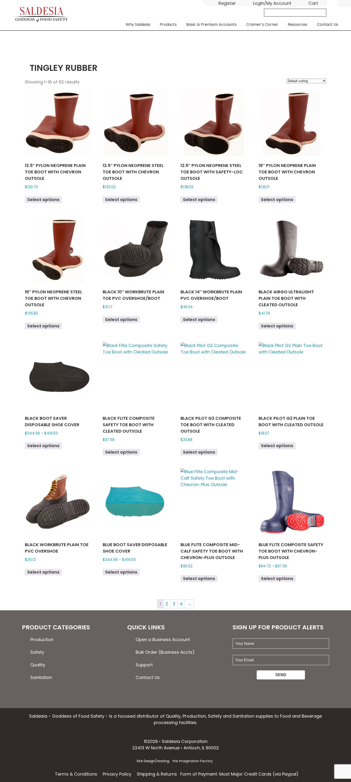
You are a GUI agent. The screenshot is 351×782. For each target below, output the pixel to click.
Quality (37, 665)
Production (41, 639)
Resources (297, 24)
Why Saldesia (138, 24)
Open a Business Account (163, 639)
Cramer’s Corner (262, 24)
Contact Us (327, 24)
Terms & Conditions (76, 774)
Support (144, 665)
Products (168, 24)
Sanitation (41, 677)
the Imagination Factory (192, 761)
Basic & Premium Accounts (211, 24)
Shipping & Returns (157, 774)
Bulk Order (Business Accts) (165, 652)
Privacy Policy (117, 774)
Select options (43, 199)
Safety (37, 652)
